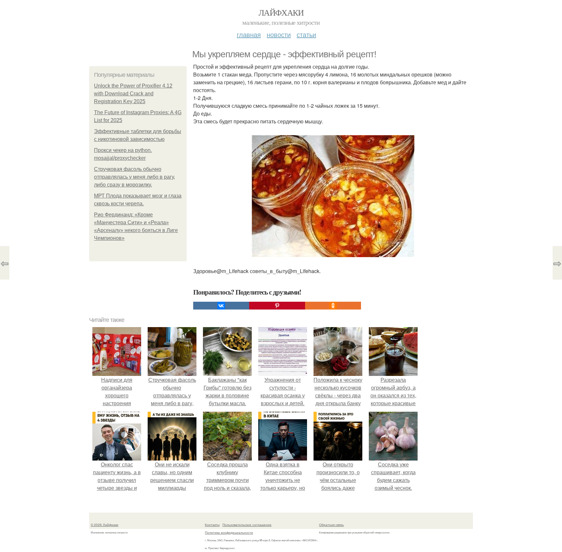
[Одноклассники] (333, 306)
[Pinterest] (277, 306)
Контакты (212, 524)
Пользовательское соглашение (247, 524)
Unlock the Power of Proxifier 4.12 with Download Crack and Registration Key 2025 (133, 93)
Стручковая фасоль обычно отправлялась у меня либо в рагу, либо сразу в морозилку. (134, 176)
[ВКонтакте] (221, 306)
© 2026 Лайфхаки (104, 524)
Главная (249, 34)
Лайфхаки (281, 12)
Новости (279, 34)
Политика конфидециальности (229, 532)
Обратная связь (331, 524)
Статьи (306, 34)
